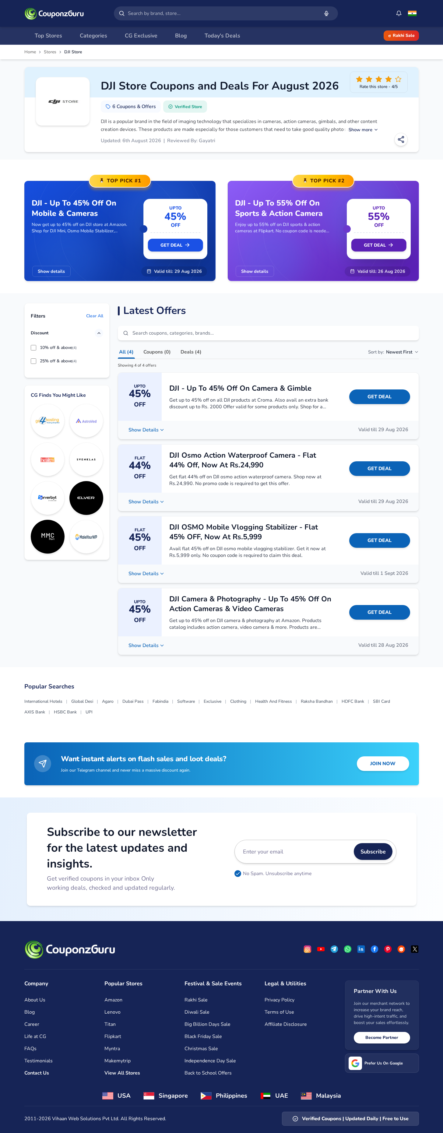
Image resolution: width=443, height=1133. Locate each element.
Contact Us (36, 1073)
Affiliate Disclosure (286, 1024)
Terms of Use (279, 1012)
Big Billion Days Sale (207, 1024)
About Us (34, 1000)
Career (31, 1024)
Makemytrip (117, 1060)
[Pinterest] (388, 949)
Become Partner (381, 1037)
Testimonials (38, 1060)
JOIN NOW (383, 763)
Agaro (108, 701)
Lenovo (112, 1012)
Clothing (238, 701)
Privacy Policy (279, 1000)
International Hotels (43, 701)
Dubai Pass (133, 701)
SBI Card (381, 701)
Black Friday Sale (203, 1036)
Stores (50, 52)
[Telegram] (334, 949)
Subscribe (373, 851)
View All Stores (122, 1073)
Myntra (112, 1048)
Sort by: (390, 352)
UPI (89, 712)
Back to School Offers (208, 1073)
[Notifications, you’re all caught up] (399, 13)
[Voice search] (326, 13)
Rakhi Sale (404, 35)
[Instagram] (307, 949)
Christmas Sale (201, 1048)
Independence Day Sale (210, 1060)
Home (30, 52)
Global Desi (82, 701)
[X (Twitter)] (414, 949)
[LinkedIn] (361, 949)
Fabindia (160, 701)
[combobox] (222, 13)
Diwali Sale (197, 1012)
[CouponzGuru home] (54, 13)
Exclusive (212, 701)
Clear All (94, 316)
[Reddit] (401, 949)
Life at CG (35, 1036)
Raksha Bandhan (317, 701)
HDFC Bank (353, 701)
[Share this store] (401, 139)
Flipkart (112, 1036)
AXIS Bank (34, 712)
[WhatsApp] (347, 949)
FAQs (30, 1048)
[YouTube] (321, 949)
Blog (29, 1012)
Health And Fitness (273, 701)
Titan (110, 1024)
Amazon (113, 1000)
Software (186, 701)
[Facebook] (374, 949)
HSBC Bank (65, 712)
